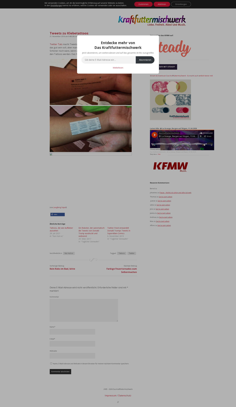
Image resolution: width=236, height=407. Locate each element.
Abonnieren (145, 59)
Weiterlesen (118, 67)
